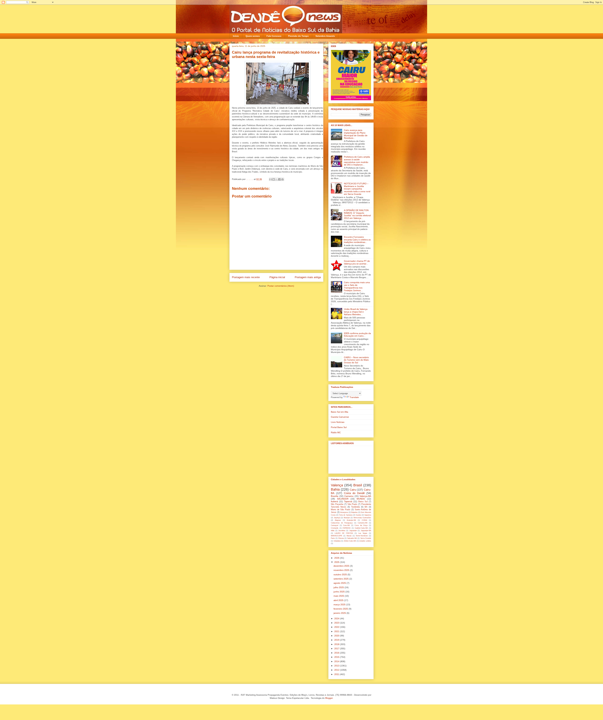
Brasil (357, 485)
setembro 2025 (341, 578)
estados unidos (365, 541)
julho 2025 (339, 587)
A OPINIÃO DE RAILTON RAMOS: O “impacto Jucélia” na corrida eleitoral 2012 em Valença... (357, 214)
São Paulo (352, 504)
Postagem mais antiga (308, 277)
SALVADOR (342, 498)
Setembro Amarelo (325, 36)
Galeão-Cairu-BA (361, 528)
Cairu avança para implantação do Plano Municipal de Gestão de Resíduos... (355, 134)
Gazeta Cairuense (340, 417)
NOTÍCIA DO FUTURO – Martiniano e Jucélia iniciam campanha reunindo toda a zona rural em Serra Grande (357, 188)
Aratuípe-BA (351, 520)
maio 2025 (339, 596)
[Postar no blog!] (273, 179)
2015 (337, 657)
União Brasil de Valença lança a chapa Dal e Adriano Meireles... (355, 312)
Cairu (353, 489)
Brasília (334, 496)
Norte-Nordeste (362, 536)
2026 (337, 558)
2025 (337, 562)
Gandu (358, 515)
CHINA (364, 520)
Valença (337, 485)
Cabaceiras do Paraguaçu (342, 523)
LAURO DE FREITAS (344, 533)
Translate (354, 397)
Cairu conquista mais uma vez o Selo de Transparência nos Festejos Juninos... (357, 286)
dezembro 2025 (342, 566)
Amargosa (344, 512)
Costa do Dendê (354, 493)
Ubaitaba (337, 541)
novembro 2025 (342, 570)
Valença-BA (365, 496)
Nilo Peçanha (337, 504)
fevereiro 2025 (341, 608)
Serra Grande (365, 538)
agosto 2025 (340, 583)
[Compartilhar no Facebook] (279, 179)
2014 (337, 661)
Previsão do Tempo (298, 36)
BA (366, 507)
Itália (332, 530)
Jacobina (341, 530)
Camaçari (334, 525)
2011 (337, 674)
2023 (337, 622)
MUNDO (361, 498)
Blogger (329, 698)
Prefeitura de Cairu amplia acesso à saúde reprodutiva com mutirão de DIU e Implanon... (357, 161)
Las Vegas (362, 533)
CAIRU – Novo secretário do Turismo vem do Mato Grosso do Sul (356, 360)
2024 (337, 618)
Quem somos (253, 36)
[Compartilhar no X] (276, 179)
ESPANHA (346, 528)
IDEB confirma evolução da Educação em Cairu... (357, 334)
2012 (337, 670)
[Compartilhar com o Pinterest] (282, 179)
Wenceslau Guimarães (362, 518)
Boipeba (354, 512)
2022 (337, 627)
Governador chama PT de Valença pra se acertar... (357, 262)
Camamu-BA (362, 523)
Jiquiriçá (337, 518)
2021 (337, 631)
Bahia (335, 489)
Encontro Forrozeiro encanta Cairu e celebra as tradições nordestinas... (357, 240)
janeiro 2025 (340, 613)
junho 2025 (339, 591)
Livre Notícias (337, 422)
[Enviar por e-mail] (270, 179)
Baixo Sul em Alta (339, 412)
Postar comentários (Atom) (280, 286)
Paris (333, 538)
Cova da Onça (361, 525)
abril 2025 (339, 600)
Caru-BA (346, 525)
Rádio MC (336, 432)
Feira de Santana (345, 515)
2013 (337, 665)
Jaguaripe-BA (366, 530)
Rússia (341, 538)
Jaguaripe (353, 530)
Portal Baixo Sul (339, 427)
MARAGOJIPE (336, 536)
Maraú (349, 536)
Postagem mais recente (246, 277)
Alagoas (338, 520)
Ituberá (334, 501)
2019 (337, 640)
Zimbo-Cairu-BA (350, 541)
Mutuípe (347, 518)
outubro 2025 (341, 574)
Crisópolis (334, 528)
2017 (337, 648)
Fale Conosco (273, 36)
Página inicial (277, 277)
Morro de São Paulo (340, 509)
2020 (337, 635)
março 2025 (340, 604)
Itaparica (367, 515)
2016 (337, 652)
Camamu (348, 496)
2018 (337, 644)
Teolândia (355, 507)
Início (236, 36)
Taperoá (348, 501)
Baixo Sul (363, 501)
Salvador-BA (352, 538)
